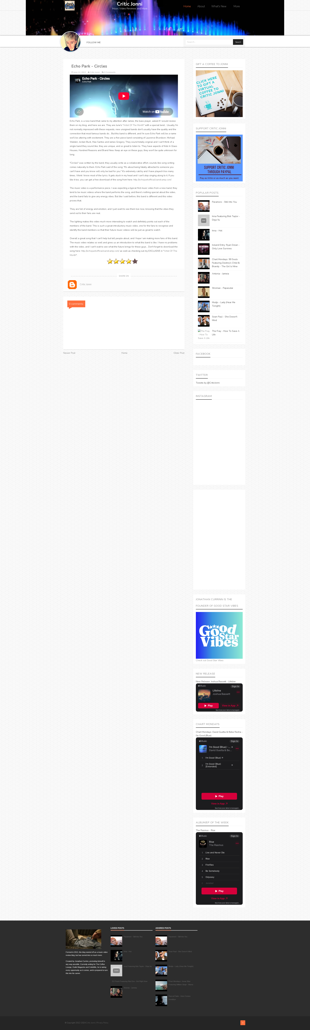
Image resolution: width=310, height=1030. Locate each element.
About (201, 6)
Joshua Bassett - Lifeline (223, 681)
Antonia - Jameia (220, 273)
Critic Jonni (91, 1022)
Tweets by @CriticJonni (208, 382)
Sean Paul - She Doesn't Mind (180, 951)
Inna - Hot (217, 230)
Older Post (179, 353)
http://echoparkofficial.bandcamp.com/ (152, 179)
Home (187, 6)
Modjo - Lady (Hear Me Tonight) (181, 966)
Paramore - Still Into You (224, 201)
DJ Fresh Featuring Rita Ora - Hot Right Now (129, 981)
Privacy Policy (102, 1022)
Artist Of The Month (134, 125)
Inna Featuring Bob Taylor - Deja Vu (138, 966)
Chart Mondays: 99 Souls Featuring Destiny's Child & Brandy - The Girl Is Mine (226, 263)
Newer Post (69, 353)
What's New (218, 6)
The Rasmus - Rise (205, 830)
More (236, 6)
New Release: (203, 681)
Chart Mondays (203, 732)
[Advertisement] (219, 539)
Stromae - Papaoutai (222, 288)
